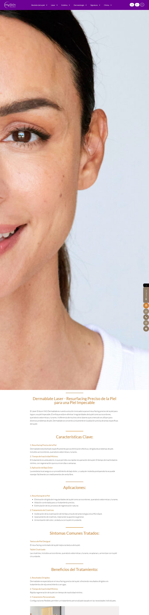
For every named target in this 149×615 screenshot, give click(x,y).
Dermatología (79, 5)
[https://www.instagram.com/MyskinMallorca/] (146, 323)
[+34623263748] (146, 311)
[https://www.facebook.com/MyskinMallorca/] (146, 329)
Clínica (106, 5)
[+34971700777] (146, 317)
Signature (94, 5)
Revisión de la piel (38, 5)
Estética (64, 5)
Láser (53, 5)
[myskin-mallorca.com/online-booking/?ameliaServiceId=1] (146, 305)
